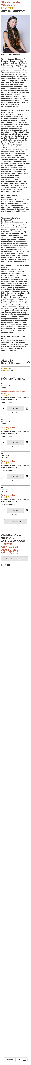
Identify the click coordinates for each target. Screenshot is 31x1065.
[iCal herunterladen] (27, 408)
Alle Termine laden (16, 522)
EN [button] (18, 1060)
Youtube (8, 565)
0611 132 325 (9, 546)
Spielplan (9, 1060)
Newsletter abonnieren (14, 559)
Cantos (4, 369)
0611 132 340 (9, 552)
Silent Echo (5, 371)
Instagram (5, 565)
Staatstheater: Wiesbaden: (11, 4)
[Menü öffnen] (24, 1060)
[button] (15, 362)
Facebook (1, 565)
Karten (15, 408)
